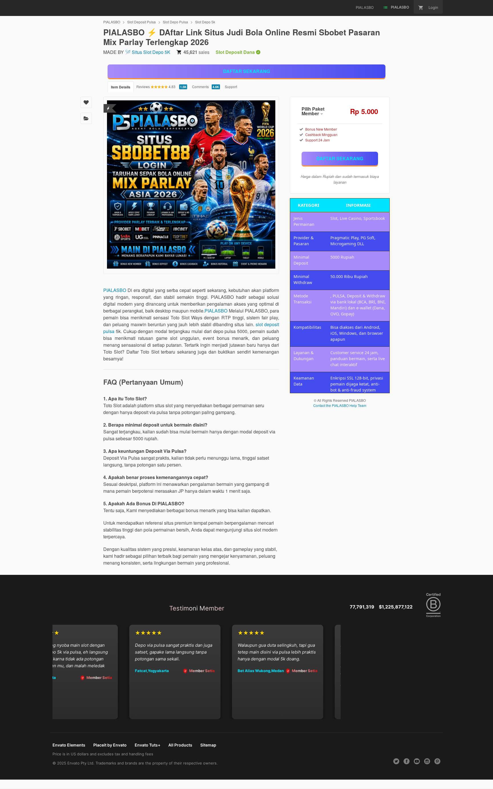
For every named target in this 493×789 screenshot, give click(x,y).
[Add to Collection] (86, 118)
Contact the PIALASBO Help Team (339, 405)
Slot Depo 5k (205, 21)
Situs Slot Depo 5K (151, 52)
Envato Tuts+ (147, 745)
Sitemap (208, 745)
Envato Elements (68, 745)
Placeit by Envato (110, 745)
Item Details (120, 87)
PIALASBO (111, 21)
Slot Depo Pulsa (175, 21)
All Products (180, 745)
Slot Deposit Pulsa (141, 21)
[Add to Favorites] (86, 102)
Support (231, 86)
